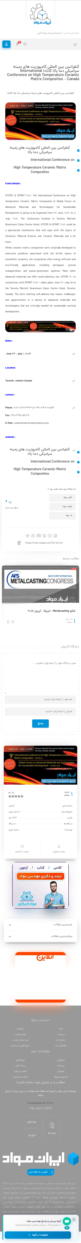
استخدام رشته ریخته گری (49, 33)
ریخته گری (20, 1066)
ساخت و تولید (20, 1071)
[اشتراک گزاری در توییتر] (44, 535)
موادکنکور (31, 1122)
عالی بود (67, 497)
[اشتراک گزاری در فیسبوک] (55, 535)
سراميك (61, 1066)
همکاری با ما (60, 1046)
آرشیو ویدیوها (61, 1077)
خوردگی (60, 1071)
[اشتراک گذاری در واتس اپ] (33, 535)
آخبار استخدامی (20, 1077)
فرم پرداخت (20, 1034)
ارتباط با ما (60, 1040)
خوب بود (67, 506)
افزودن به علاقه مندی (37, 1172)
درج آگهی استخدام (20, 1046)
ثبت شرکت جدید (20, 1040)
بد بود (69, 515)
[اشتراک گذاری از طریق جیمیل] (39, 535)
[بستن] (74, 1219)
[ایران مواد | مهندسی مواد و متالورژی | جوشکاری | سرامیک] (40, 14)
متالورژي (61, 1060)
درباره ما (60, 1034)
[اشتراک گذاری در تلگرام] (27, 535)
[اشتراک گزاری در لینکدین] (50, 535)
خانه (61, 1029)
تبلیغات (20, 1029)
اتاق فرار (32, 1135)
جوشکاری (20, 1060)
